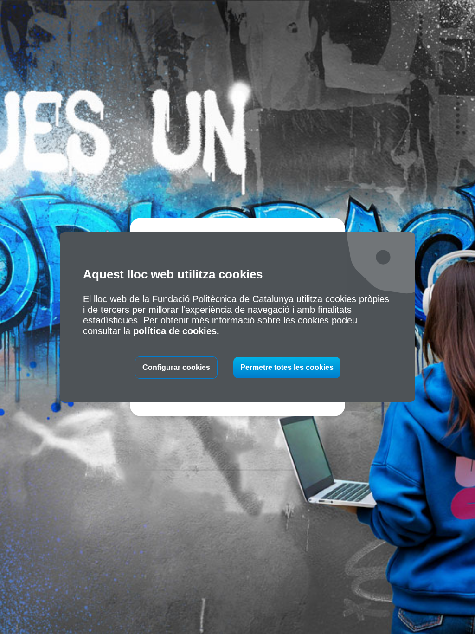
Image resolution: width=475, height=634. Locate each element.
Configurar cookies (176, 367)
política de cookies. (176, 331)
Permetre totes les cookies (287, 367)
